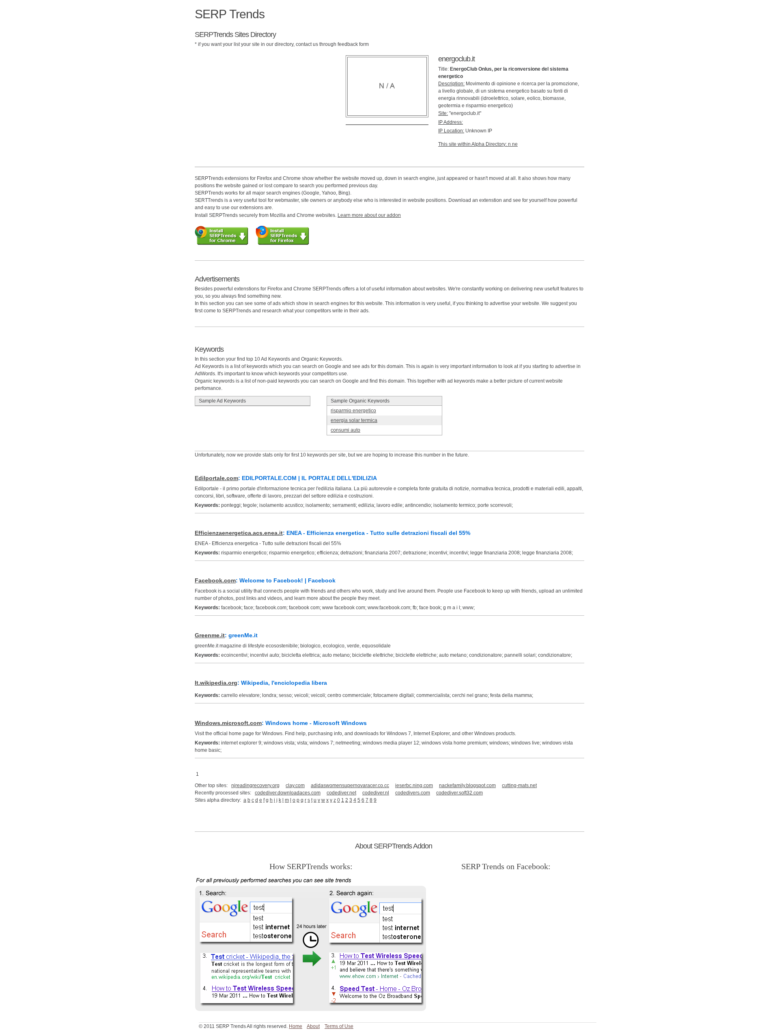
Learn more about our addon (369, 215)
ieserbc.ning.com (414, 785)
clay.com (295, 785)
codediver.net (341, 793)
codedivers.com (412, 793)
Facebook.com (215, 580)
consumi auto (345, 430)
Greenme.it (210, 635)
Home (295, 1026)
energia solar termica (354, 420)
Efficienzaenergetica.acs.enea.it (239, 533)
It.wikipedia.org (216, 682)
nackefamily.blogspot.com (467, 785)
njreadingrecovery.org (255, 785)
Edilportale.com (216, 478)
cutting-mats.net (519, 785)
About (313, 1026)
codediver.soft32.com (459, 793)
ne (515, 144)
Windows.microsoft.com (228, 723)
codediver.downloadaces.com (288, 793)
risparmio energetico (353, 410)
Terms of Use (339, 1026)
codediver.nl (375, 793)
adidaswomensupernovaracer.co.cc (350, 785)
